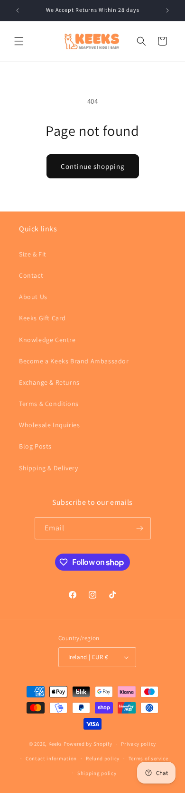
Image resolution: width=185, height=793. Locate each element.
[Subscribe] (140, 528)
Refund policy (103, 758)
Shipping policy (97, 773)
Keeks (55, 743)
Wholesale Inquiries (49, 425)
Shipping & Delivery (48, 468)
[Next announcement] (167, 10)
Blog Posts (35, 446)
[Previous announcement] (17, 10)
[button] (19, 41)
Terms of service (148, 758)
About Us (33, 296)
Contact (31, 275)
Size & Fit (32, 254)
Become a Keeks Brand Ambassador (74, 361)
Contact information (51, 758)
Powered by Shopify (88, 743)
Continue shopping (93, 166)
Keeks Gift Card (42, 318)
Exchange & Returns (49, 382)
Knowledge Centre (47, 339)
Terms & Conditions (49, 403)
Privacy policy (138, 743)
